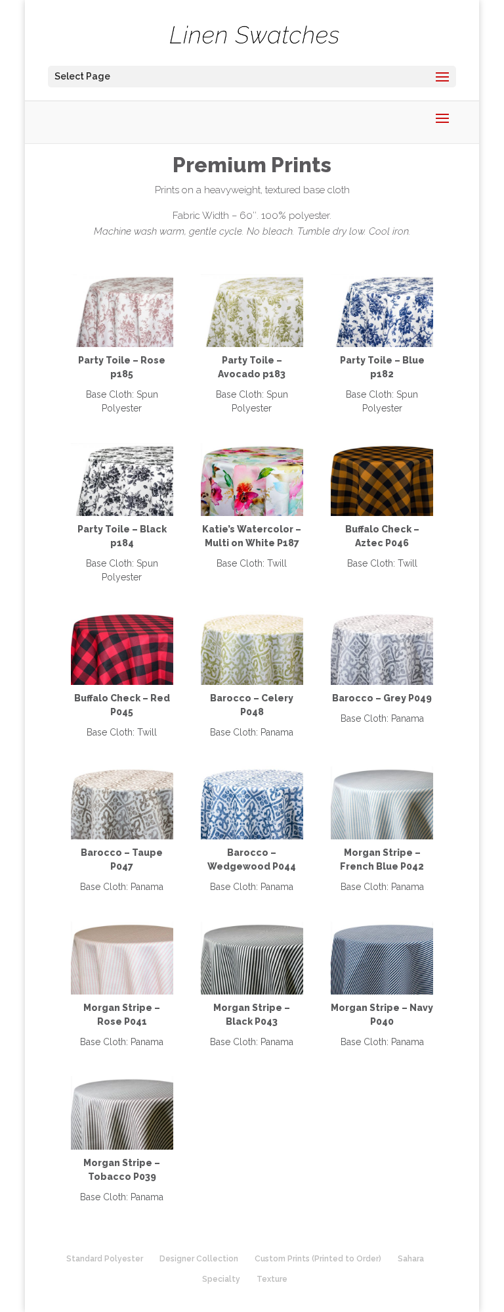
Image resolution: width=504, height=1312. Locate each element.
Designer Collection (198, 1258)
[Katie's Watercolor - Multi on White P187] (252, 513)
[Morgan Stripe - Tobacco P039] (122, 1146)
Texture (272, 1279)
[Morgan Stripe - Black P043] (252, 991)
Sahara (411, 1258)
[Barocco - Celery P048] (252, 682)
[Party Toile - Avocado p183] (252, 344)
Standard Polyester (104, 1258)
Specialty (221, 1279)
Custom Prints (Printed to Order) (318, 1258)
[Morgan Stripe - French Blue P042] (382, 836)
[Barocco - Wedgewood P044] (252, 836)
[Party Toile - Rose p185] (122, 344)
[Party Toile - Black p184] (122, 513)
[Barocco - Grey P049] (382, 682)
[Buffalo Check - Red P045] (122, 682)
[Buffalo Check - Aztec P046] (382, 513)
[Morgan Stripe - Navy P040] (382, 991)
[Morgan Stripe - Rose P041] (122, 991)
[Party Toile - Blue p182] (382, 344)
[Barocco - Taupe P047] (122, 836)
